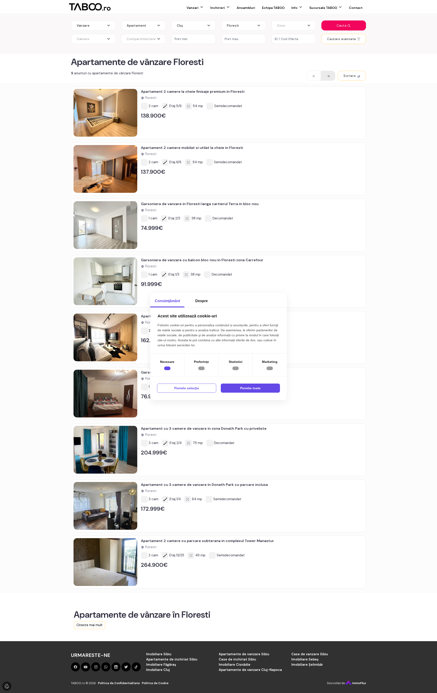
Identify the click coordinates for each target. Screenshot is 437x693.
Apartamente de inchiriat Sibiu (171, 659)
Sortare (350, 76)
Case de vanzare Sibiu (309, 654)
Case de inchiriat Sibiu (237, 659)
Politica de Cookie (155, 683)
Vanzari (192, 8)
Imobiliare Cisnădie (234, 665)
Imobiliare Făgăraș (161, 665)
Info (294, 8)
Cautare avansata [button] (342, 39)
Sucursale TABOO (323, 8)
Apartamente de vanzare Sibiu (244, 654)
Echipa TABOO (273, 8)
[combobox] (93, 25)
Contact (356, 8)
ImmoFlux (358, 683)
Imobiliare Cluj (158, 670)
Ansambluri (246, 8)
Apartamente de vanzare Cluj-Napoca (250, 670)
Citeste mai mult (89, 625)
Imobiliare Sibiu (158, 654)
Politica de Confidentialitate (119, 683)
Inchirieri (217, 8)
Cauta (342, 25)
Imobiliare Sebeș (305, 659)
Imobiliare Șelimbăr (307, 665)
